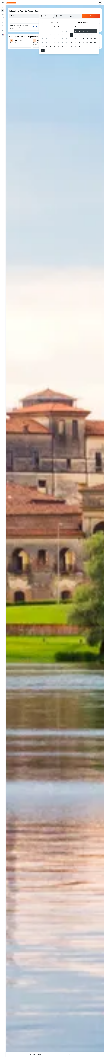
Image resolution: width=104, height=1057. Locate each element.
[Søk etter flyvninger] (3, 7)
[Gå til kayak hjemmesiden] (11, 2)
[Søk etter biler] (3, 14)
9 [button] (66, 35)
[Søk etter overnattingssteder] (3, 10)
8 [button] (62, 35)
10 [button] (43, 39)
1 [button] (62, 31)
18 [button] (46, 43)
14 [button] (58, 39)
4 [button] (46, 35)
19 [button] (50, 43)
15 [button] (62, 39)
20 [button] (54, 43)
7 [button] (58, 35)
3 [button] (42, 35)
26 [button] (50, 46)
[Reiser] (3, 30)
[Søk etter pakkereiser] (3, 17)
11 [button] (46, 39)
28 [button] (58, 46)
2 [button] (66, 31)
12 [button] (50, 39)
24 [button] (43, 46)
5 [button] (50, 35)
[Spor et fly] (3, 25)
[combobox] (25, 16)
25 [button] (46, 46)
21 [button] (58, 43)
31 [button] (42, 50)
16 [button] (66, 39)
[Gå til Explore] (3, 22)
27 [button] (54, 46)
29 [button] (62, 46)
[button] (3, 2)
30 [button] (66, 46)
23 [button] (66, 43)
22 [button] (62, 43)
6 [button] (54, 35)
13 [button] (54, 39)
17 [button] (42, 43)
